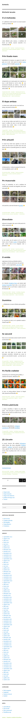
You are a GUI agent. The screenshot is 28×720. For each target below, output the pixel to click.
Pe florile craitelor (10, 371)
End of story (6, 518)
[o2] (14, 270)
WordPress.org (7, 712)
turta (9, 96)
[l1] (6, 69)
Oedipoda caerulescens (20, 432)
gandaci (21, 205)
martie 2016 (6, 679)
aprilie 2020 (6, 590)
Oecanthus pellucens (17, 250)
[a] (8, 460)
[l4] (6, 75)
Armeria (5, 4)
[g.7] (17, 315)
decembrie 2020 (7, 575)
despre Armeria (7, 494)
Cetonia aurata (18, 362)
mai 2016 (5, 676)
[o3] (6, 270)
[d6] (11, 116)
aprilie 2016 (6, 677)
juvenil (6, 173)
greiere (21, 172)
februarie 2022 (7, 549)
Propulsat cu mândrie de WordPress (14, 717)
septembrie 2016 (7, 668)
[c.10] (4, 347)
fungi (12, 472)
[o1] (22, 270)
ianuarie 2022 (7, 551)
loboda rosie (10, 293)
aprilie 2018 (6, 634)
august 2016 (6, 670)
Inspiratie (5, 692)
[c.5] (24, 343)
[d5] (5, 116)
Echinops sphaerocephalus (19, 131)
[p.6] (14, 161)
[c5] (5, 235)
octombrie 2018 (7, 623)
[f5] (22, 199)
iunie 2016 (6, 674)
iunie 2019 (6, 608)
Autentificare (6, 706)
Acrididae (18, 292)
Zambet (12, 48)
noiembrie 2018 (7, 621)
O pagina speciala (7, 520)
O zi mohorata (8, 18)
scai (14, 94)
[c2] (11, 230)
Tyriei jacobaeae (11, 251)
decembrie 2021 (7, 553)
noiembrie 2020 (7, 577)
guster (3, 173)
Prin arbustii (8, 140)
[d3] (17, 112)
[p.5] (6, 161)
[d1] (5, 112)
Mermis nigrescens (21, 472)
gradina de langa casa (9, 497)
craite (19, 396)
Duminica (6, 300)
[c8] (23, 235)
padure (18, 49)
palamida (17, 63)
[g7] (5, 311)
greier (3, 250)
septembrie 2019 (7, 602)
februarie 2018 (7, 637)
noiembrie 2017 (7, 643)
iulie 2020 (6, 584)
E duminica (6, 526)
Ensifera (23, 445)
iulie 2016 (5, 672)
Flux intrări (6, 708)
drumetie (11, 131)
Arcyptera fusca (13, 283)
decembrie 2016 (7, 663)
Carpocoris (12, 362)
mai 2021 (5, 566)
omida (15, 242)
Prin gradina (6, 522)
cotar (23, 362)
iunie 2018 (6, 630)
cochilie (17, 212)
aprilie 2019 (6, 612)
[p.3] (14, 155)
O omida (6, 257)
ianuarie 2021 (6, 573)
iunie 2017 (6, 652)
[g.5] (5, 315)
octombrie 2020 (7, 579)
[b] (20, 460)
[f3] (22, 193)
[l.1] (6, 420)
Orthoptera (23, 443)
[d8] (23, 116)
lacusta (10, 49)
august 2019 (6, 604)
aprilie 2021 (6, 568)
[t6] (14, 35)
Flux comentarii (7, 710)
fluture (6, 49)
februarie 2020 (7, 593)
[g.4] (23, 311)
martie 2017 (6, 657)
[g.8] (23, 315)
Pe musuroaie (8, 180)
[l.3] (22, 420)
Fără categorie (7, 690)
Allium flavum (16, 130)
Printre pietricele (10, 405)
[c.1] (4, 343)
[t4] (22, 35)
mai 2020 (5, 588)
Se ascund (7, 334)
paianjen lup (5, 251)
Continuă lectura (6, 468)
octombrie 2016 (7, 666)
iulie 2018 (5, 628)
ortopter (7, 294)
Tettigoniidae (5, 96)
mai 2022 (5, 544)
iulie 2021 (5, 562)
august (7, 131)
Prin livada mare (10, 56)
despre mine (6, 492)
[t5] (6, 35)
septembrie (18, 94)
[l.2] (14, 420)
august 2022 (6, 538)
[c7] (17, 235)
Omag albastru (7, 524)
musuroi (11, 213)
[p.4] (22, 155)
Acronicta (18, 249)
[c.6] (19, 347)
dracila (3, 49)
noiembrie (14, 173)
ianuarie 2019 (6, 617)
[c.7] (9, 347)
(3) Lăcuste (7, 439)
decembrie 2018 (7, 619)
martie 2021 (6, 569)
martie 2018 (6, 635)
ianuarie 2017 (6, 661)
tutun (15, 328)
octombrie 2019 (7, 601)
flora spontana (16, 93)
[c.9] (24, 347)
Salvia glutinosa (10, 94)
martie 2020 (6, 591)
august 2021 (6, 560)
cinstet (3, 93)
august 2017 (6, 648)
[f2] (6, 193)
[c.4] (19, 343)
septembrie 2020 (7, 580)
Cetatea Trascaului (7, 285)
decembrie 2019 (7, 597)
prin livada (19, 265)
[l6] (22, 75)
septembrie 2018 (7, 624)
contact (5, 499)
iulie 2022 (6, 540)
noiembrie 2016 (7, 665)
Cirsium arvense (8, 93)
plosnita (4, 365)
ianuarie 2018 (6, 639)
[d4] (23, 112)
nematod (4, 474)
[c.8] (14, 347)
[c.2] (9, 343)
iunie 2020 (6, 586)
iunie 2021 (6, 564)
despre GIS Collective (8, 495)
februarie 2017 (7, 659)
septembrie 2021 (7, 558)
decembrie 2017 (7, 641)
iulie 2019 (5, 606)
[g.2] (11, 311)
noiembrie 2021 (7, 555)
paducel (18, 173)
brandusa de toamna (19, 48)
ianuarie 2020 (7, 595)
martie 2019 (6, 613)
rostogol (7, 132)
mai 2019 (5, 610)
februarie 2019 (7, 615)
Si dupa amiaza (9, 101)
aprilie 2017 (6, 655)
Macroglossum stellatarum (14, 327)
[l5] (14, 75)
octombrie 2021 (7, 557)
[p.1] (6, 155)
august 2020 (6, 582)
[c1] (5, 230)
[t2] (14, 28)
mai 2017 (5, 654)
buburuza (18, 172)
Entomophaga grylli (6, 472)
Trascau (20, 132)
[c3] (17, 230)
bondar (17, 325)
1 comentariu (22, 213)
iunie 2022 (6, 542)
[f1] (14, 193)
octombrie (14, 49)
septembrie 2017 (7, 646)
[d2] (11, 112)
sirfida (12, 328)
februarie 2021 (7, 571)
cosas (17, 396)
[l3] (22, 69)
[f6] (14, 199)
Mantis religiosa (9, 363)
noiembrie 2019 (7, 599)
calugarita (8, 362)
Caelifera (10, 447)
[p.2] (22, 161)
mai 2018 (5, 632)
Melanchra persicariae (18, 293)
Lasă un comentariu (15, 96)
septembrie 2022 (7, 536)
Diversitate (7, 219)
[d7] (17, 116)
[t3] (22, 28)
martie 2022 (6, 547)
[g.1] (17, 311)
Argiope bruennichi (18, 361)
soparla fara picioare (13, 132)
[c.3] (14, 343)
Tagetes (16, 398)
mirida (7, 398)
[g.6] (11, 315)
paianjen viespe (20, 363)
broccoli (21, 249)
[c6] (11, 235)
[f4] (6, 199)
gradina (21, 325)
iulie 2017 (5, 650)
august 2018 (6, 626)
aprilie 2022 (6, 546)
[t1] (6, 28)
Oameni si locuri (7, 694)
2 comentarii (15, 474)
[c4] (23, 230)
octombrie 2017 (7, 644)
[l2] (14, 69)
